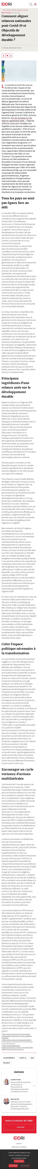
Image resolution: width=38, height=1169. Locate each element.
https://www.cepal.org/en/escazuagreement (17, 1040)
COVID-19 (22, 1058)
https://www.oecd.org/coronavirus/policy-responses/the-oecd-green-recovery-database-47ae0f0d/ (17, 1036)
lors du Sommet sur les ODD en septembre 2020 (17, 119)
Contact (19, 1144)
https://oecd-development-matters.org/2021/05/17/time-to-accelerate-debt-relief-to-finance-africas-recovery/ (17, 1047)
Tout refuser (13, 1166)
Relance (6, 1063)
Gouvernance (9, 1058)
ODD (32, 1058)
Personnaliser (25, 1166)
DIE (16, 170)
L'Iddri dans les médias (19, 1147)
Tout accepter (19, 1161)
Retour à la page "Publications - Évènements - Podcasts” (15, 9)
